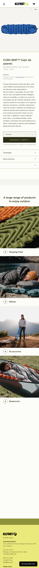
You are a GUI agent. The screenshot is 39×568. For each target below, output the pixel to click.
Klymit (11, 538)
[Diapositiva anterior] (31, 9)
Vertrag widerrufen (28, 564)
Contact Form (7, 560)
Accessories (15, 351)
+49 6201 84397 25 (9, 554)
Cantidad (8, 134)
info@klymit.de (8, 562)
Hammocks (14, 401)
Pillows (12, 301)
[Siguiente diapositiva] (35, 9)
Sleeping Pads (16, 251)
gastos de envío (20, 77)
